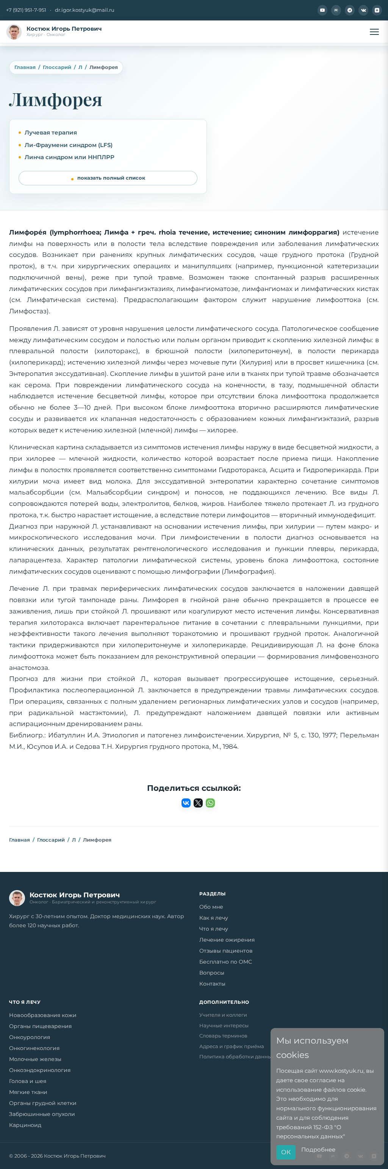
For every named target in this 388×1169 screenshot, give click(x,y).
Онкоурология (29, 1037)
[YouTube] (322, 10)
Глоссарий (57, 67)
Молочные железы (35, 1059)
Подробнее (318, 1149)
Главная (25, 67)
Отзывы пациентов (226, 950)
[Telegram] (350, 10)
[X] (198, 803)
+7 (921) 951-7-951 (26, 10)
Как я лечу (213, 917)
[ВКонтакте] (186, 803)
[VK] (363, 10)
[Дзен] (377, 10)
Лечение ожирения (227, 939)
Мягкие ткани (28, 1092)
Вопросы (211, 972)
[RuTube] (336, 10)
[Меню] (374, 31)
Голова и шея (27, 1081)
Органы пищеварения (40, 1026)
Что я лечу (213, 928)
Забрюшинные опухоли (42, 1114)
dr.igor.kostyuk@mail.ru (84, 10)
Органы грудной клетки (43, 1103)
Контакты (212, 983)
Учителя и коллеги (223, 1015)
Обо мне (211, 906)
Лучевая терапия (51, 132)
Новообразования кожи (43, 1015)
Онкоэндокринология (39, 1070)
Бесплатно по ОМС (225, 961)
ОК (286, 1152)
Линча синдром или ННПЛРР (69, 157)
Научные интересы (224, 1025)
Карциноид (25, 1125)
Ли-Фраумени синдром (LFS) (69, 145)
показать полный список (111, 178)
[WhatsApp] (210, 803)
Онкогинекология (34, 1048)
